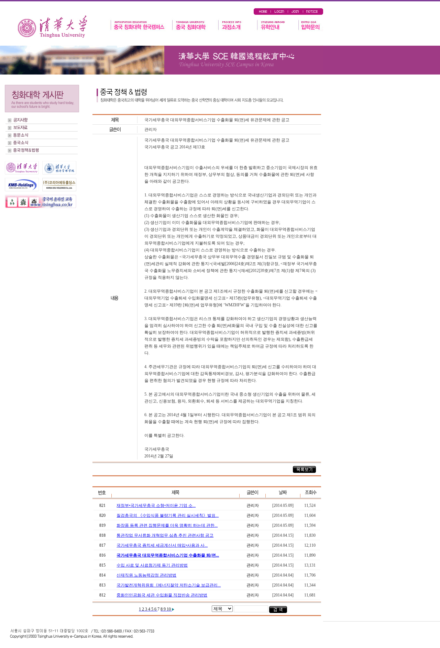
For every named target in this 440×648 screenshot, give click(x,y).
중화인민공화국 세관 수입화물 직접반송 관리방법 (162, 595)
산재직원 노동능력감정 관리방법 (146, 575)
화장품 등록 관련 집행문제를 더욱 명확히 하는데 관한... (167, 525)
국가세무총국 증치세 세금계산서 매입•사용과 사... (162, 545)
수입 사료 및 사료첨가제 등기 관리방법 (152, 565)
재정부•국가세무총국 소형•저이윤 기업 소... (156, 505)
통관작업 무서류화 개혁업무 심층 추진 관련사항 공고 (165, 535)
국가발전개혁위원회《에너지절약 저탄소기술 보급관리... (169, 585)
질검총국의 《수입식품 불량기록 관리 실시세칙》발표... (168, 515)
